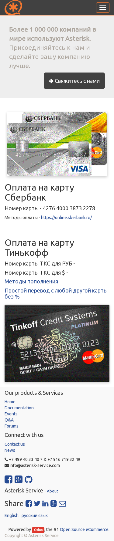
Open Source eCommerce (84, 529)
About (52, 491)
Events (11, 413)
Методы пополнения (31, 281)
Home (10, 401)
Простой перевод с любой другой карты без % (56, 293)
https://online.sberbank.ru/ (66, 217)
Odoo (38, 530)
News (10, 450)
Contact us (15, 444)
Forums (12, 426)
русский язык (35, 515)
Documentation (19, 407)
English (12, 515)
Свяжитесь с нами (77, 81)
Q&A (9, 420)
